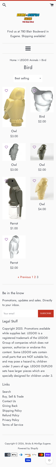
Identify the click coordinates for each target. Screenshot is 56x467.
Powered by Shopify (28, 448)
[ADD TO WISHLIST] (6, 91)
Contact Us (9, 401)
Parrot (14, 223)
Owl (14, 131)
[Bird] (42, 99)
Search (6, 392)
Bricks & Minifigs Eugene (37, 443)
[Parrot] (14, 198)
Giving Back (9, 406)
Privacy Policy (10, 420)
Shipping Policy (12, 411)
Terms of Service (12, 425)
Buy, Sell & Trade (13, 396)
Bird (42, 116)
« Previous (24, 277)
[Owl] (14, 107)
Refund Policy (10, 415)
